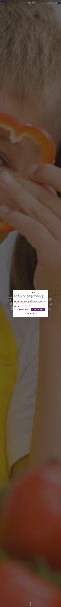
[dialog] (30, 303)
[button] (30, 313)
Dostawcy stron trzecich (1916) (25, 300)
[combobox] (46, 291)
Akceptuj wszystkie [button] (38, 309)
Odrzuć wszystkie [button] (23, 309)
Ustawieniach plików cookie (37, 305)
